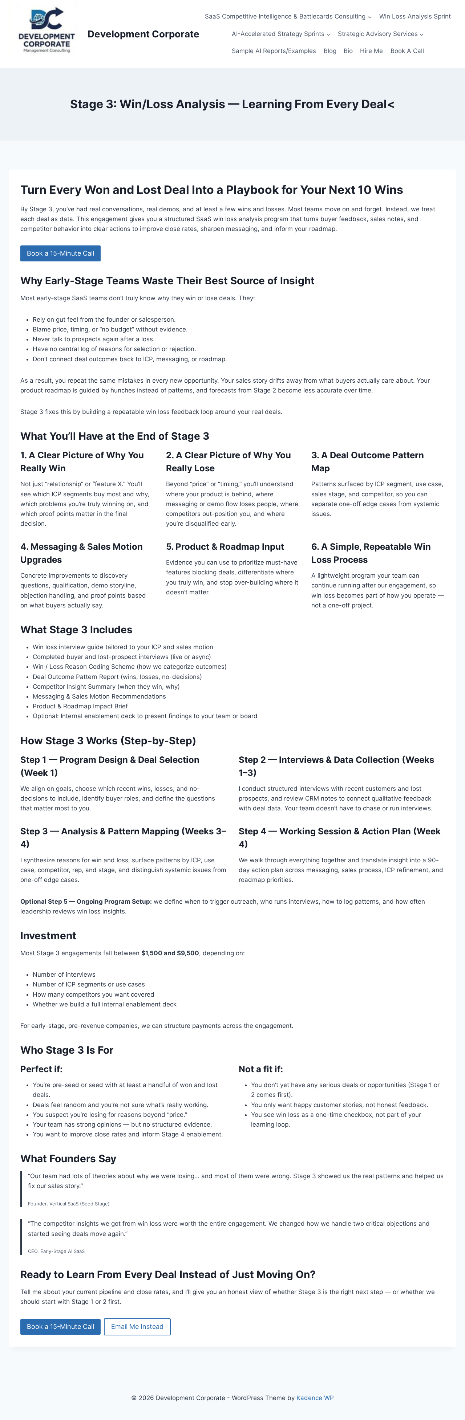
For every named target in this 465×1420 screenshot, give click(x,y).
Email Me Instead (137, 1326)
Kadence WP (315, 1397)
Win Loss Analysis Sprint (415, 16)
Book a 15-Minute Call (60, 253)
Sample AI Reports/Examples (274, 50)
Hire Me (371, 50)
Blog (330, 50)
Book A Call (407, 50)
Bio (348, 50)
